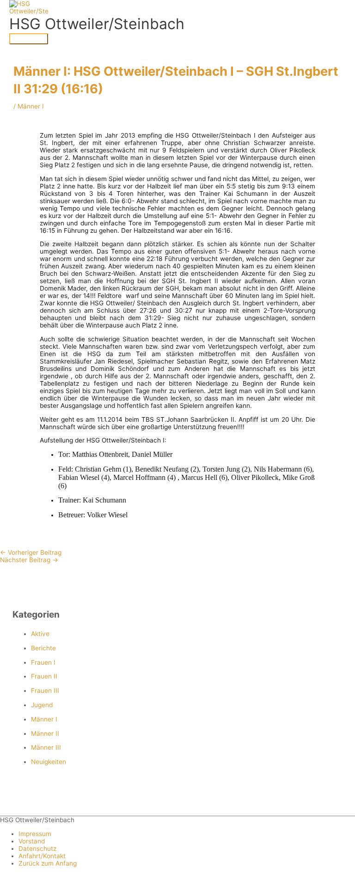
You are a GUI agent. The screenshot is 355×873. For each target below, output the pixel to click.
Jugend (42, 705)
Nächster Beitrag (29, 560)
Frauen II (44, 676)
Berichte (43, 648)
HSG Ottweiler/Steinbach (96, 24)
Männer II (45, 733)
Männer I (44, 719)
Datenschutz (37, 848)
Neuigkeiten (48, 761)
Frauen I (43, 662)
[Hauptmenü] (28, 38)
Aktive (40, 633)
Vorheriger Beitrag (30, 552)
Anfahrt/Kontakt (42, 856)
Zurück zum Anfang (47, 863)
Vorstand (31, 841)
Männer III (46, 747)
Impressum (34, 833)
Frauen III (45, 690)
